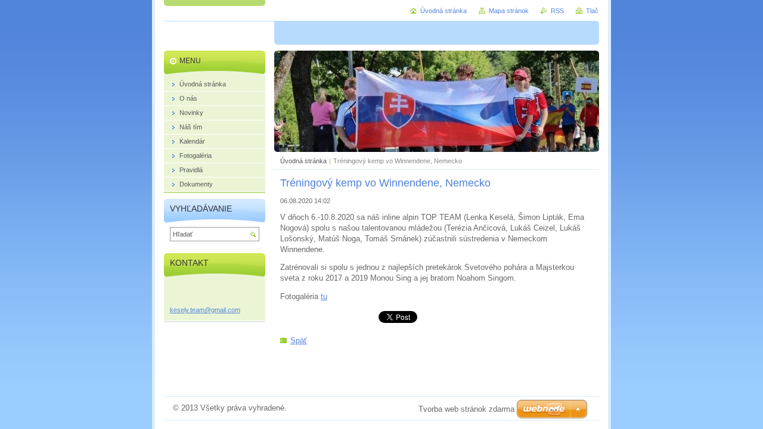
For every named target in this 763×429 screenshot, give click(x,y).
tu (324, 296)
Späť (298, 340)
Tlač (592, 10)
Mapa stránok (509, 10)
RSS (557, 10)
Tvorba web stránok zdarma (466, 409)
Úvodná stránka (303, 160)
